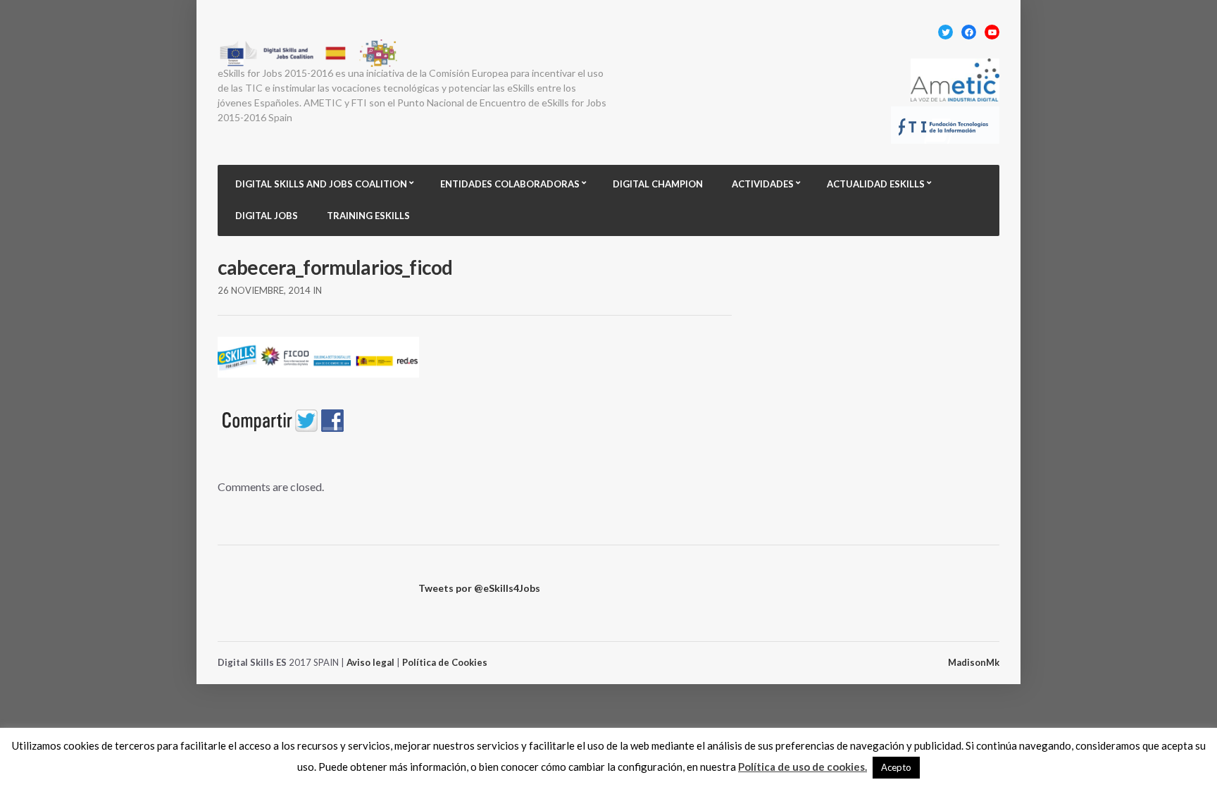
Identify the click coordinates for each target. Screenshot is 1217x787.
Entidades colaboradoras (510, 184)
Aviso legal (370, 662)
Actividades (763, 184)
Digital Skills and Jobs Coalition (321, 184)
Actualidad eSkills (876, 184)
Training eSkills (368, 215)
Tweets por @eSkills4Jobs (479, 588)
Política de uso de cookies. (802, 766)
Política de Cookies (444, 662)
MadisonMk (973, 662)
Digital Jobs (266, 215)
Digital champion (658, 184)
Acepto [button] (896, 767)
